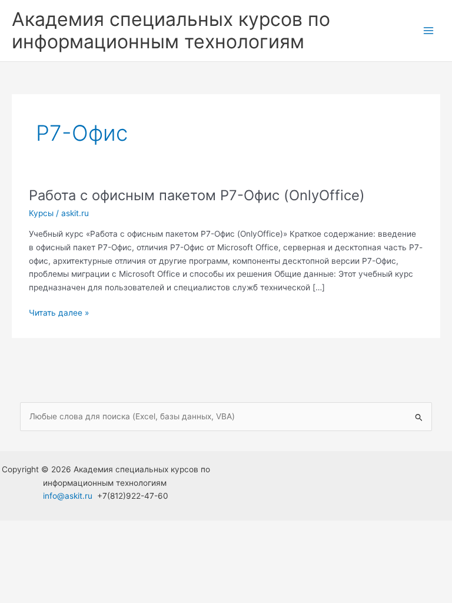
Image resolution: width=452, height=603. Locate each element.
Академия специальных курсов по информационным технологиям (171, 30)
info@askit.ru (67, 496)
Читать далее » (59, 313)
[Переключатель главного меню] (429, 31)
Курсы (41, 213)
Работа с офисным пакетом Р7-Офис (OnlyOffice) (197, 195)
